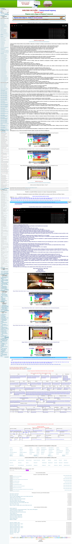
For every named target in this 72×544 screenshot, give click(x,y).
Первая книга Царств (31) (3, 29)
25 (44, 41)
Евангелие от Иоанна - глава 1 (15, 531)
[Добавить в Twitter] (63, 537)
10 (33, 41)
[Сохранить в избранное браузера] (36, 539)
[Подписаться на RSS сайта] (43, 539)
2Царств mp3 (21, 449)
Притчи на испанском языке (4, 300)
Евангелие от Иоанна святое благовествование (17, 498)
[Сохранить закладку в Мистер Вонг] (39, 537)
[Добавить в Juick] (30, 537)
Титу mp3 (49, 465)
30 (49, 182)
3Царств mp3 (31, 449)
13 (35, 41)
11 (33, 182)
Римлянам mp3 (35, 462)
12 (34, 41)
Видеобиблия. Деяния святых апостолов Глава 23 (16, 476)
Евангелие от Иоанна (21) (3, 87)
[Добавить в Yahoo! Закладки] (66, 537)
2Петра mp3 (60, 460)
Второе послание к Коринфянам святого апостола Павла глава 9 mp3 (21, 496)
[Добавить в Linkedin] (32, 537)
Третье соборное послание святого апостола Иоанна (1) (3, 99)
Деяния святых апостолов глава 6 (15, 497)
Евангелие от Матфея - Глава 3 (15, 530)
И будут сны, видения (3, 345)
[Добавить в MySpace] (44, 537)
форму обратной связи (27, 368)
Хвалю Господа (4, 332)
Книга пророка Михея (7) (3, 69)
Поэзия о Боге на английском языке (3, 331)
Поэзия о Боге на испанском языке (3, 336)
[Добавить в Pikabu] (51, 537)
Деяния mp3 (43, 460)
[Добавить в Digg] (19, 537)
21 (41, 41)
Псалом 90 (11, 533)
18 (39, 41)
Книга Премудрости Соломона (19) (4, 51)
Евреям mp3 (60, 465)
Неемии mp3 (67, 449)
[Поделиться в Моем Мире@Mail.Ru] (36, 537)
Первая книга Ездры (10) (3, 37)
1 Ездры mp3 (57, 449)
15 (36, 182)
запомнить (2, 12)
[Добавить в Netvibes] (46, 537)
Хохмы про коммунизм (3, 351)
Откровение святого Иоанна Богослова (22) (3, 129)
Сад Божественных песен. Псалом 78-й (14, 482)
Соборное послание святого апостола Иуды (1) (3, 101)
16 (37, 41)
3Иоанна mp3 (19, 462)
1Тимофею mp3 (35, 465)
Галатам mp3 (55, 462)
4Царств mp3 (38, 449)
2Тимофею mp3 (44, 465)
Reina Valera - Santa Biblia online (4, 287)
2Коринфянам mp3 (50, 462)
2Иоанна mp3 (11, 462)
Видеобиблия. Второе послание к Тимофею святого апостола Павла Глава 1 (19, 479)
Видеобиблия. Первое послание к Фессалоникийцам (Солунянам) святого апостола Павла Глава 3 (21, 489)
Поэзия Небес (4, 307)
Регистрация (6, 13)
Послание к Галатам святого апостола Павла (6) (3, 108)
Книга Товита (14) (2, 41)
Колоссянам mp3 (12, 465)
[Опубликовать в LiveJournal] (35, 537)
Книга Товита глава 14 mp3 (14, 503)
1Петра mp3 (55, 460)
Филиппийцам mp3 (66, 462)
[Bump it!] (16, 537)
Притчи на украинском (3, 298)
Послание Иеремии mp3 (59, 452)
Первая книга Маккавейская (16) (4, 77)
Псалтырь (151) (2, 46)
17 (38, 41)
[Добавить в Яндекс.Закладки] (68, 537)
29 (47, 41)
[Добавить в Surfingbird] (58, 537)
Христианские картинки (3, 321)
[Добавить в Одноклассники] (49, 537)
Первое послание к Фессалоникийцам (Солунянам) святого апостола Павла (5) (4, 116)
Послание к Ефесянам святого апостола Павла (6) (4, 110)
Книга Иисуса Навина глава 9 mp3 (15, 500)
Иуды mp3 (27, 462)
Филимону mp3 (56, 465)
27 (46, 182)
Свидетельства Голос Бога (3, 343)
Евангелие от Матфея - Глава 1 (15, 522)
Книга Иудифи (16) (2, 42)
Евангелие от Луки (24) (3, 86)
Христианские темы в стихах (3, 349)
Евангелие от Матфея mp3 (13, 460)
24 (43, 41)
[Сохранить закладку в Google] (25, 537)
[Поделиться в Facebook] (22, 537)
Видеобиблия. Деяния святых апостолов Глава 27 (16, 487)
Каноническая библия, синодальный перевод (17, 501)
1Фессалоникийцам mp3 (21, 465)
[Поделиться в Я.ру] (70, 537)
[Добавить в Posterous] (52, 537)
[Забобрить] (13, 537)
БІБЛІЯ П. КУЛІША (13, 519)
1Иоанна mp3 (65, 460)
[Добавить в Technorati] (60, 537)
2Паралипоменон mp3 (51, 449)
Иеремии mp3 (42, 452)
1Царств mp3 (11, 449)
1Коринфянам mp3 (44, 462)
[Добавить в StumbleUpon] (57, 537)
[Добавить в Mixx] (41, 537)
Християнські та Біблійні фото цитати (3, 327)
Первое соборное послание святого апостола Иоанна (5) (3, 95)
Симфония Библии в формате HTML (16, 514)
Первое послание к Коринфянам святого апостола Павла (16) (4, 104)
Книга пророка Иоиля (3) (3, 64)
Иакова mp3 (49, 460)
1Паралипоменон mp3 (43, 449)
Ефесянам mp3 (60, 462)
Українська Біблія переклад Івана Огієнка (4, 278)
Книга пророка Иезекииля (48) (4, 60)
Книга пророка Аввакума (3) (3, 71)
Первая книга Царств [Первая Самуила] (31, 187)
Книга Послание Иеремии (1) (3, 58)
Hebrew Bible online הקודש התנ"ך (4, 288)
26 (45, 41)
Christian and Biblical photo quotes (4, 339)
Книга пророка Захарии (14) (3, 75)
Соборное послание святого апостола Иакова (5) (3, 90)
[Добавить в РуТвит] (55, 537)
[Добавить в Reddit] (54, 537)
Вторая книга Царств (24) (3, 30)
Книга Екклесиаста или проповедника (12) (3, 49)
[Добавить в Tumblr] (62, 537)
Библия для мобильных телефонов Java (16, 510)
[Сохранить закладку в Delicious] (14, 537)
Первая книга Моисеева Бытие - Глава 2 (16, 526)
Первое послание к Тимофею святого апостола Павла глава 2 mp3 (21, 505)
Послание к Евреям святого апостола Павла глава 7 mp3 (19, 502)
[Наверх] (39, 539)
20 (40, 41)
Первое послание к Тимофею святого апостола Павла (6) (3, 120)
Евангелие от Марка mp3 (21, 460)
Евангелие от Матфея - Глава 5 (15, 528)
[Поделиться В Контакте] (65, 537)
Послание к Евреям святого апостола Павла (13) (3, 127)
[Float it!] (17, 537)
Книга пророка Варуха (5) (3, 59)
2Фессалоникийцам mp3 (29, 465)
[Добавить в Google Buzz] (27, 537)
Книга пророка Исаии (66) (3, 54)
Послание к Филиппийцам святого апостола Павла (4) (4, 111)
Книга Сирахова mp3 (32, 452)
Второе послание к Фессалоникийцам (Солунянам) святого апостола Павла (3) (4, 118)
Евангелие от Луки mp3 (29, 460)
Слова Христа (4, 324)
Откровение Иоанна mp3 (67, 465)
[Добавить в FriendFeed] (24, 537)
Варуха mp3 (67, 452)
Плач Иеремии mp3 (51, 452)
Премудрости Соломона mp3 (23, 452)
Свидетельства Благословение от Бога (3, 341)
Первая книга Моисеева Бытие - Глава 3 (16, 527)
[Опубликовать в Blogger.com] (11, 537)
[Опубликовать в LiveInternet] (33, 537)
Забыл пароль (3, 13)
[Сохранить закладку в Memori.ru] (38, 537)
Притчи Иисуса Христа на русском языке (4, 296)
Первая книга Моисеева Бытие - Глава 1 (16, 523)
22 (42, 182)
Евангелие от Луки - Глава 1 (14, 532)
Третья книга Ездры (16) (3, 81)
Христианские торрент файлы (3, 316)
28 (46, 41)
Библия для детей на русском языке (4, 283)
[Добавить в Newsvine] (47, 537)
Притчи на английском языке (4, 294)
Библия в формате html (13, 518)
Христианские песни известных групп (4, 318)
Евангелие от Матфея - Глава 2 (15, 525)
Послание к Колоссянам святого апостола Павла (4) (4, 113)
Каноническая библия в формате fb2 (16, 515)
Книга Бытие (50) (2, 19)
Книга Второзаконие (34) (3, 24)
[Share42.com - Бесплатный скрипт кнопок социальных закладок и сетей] (44, 539)
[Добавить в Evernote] (20, 537)
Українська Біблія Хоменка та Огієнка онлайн (4, 280)
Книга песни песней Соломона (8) (4, 50)
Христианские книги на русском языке (3, 355)
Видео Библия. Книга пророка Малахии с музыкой (16, 484)
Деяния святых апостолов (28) (4, 88)
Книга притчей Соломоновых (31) (4, 47)
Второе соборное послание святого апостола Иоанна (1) (3, 97)
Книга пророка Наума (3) (3, 70)
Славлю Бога (4, 305)
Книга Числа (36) (2, 23)
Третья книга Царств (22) (3, 31)
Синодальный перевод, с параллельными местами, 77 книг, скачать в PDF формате (23, 509)
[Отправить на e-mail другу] (38, 539)
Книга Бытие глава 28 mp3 (14, 493)
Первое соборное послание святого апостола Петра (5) (3, 92)
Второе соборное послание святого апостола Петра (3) (3, 93)
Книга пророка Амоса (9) (3, 65)
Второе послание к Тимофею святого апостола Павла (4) (3, 122)
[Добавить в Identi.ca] (28, 537)
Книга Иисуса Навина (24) (3, 25)
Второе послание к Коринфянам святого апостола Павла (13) (4, 106)
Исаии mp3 (38, 452)
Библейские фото (4, 319)
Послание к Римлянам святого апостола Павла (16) (4, 102)
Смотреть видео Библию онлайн (67, 475)
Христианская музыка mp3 (3, 315)
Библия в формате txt (13, 508)
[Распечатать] (41, 539)
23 (43, 182)
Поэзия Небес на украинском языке (4, 309)
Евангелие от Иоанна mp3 (37, 460)
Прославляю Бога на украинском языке (4, 306)
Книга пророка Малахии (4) (3, 76)
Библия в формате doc (13, 513)
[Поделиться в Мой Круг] (43, 537)
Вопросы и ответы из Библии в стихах (4, 329)
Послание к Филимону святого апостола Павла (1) (4, 125)
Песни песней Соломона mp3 (13, 452)
